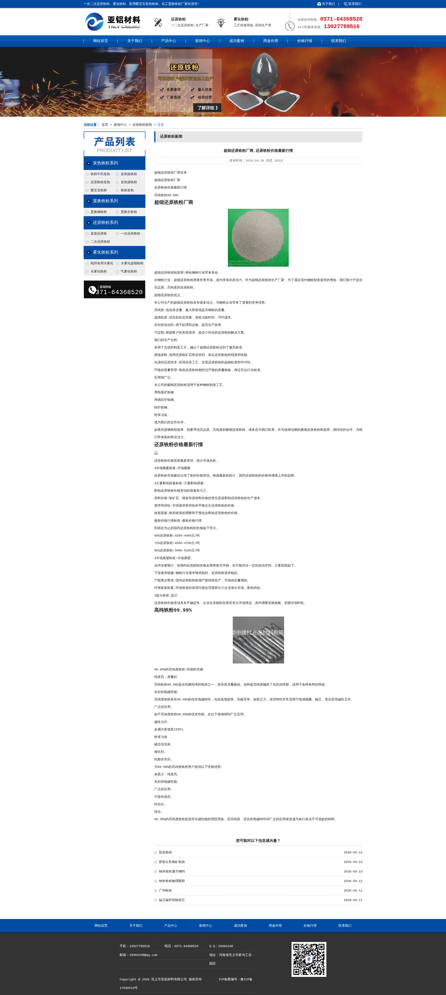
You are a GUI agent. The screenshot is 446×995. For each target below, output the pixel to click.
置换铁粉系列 (105, 201)
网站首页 (100, 41)
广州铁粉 (165, 890)
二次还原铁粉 (100, 242)
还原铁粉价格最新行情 (170, 187)
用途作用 (270, 41)
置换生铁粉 (129, 212)
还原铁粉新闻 (142, 125)
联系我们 (354, 4)
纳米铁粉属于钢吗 (172, 871)
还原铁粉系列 (105, 222)
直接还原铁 (99, 233)
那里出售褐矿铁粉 (172, 862)
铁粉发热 (127, 190)
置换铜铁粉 (99, 212)
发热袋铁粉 (129, 182)
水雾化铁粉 (99, 271)
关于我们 (328, 4)
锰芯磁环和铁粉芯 (172, 900)
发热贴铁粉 (129, 174)
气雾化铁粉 (129, 271)
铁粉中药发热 (100, 174)
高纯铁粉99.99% (166, 195)
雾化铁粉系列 (105, 252)
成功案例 (236, 41)
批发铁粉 (165, 852)
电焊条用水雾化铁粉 (98, 265)
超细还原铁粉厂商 (167, 180)
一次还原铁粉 (130, 233)
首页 (105, 125)
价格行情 (304, 41)
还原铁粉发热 (100, 182)
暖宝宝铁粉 (99, 190)
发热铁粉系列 (105, 163)
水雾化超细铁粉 (132, 263)
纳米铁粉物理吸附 (172, 881)
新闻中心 (202, 41)
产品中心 (168, 41)
